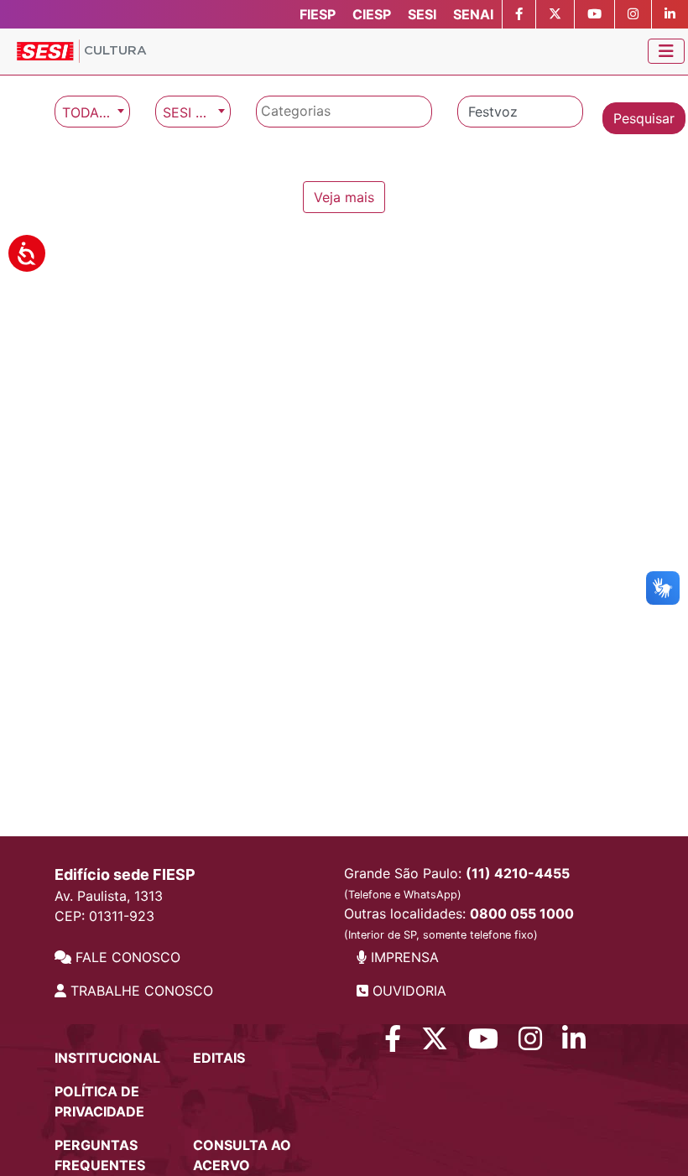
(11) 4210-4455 (518, 873)
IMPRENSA (403, 957)
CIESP (371, 14)
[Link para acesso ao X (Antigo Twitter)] (434, 1043)
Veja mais (344, 197)
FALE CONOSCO (125, 957)
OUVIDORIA (407, 990)
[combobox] (92, 111)
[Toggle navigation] (666, 51)
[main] (344, 154)
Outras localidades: (459, 923)
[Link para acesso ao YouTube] (483, 1043)
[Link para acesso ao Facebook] (392, 1043)
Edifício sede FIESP (125, 874)
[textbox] (348, 111)
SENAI (473, 14)
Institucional (107, 1057)
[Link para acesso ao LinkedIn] (574, 1043)
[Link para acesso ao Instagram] (530, 1043)
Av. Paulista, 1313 (109, 895)
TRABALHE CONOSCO (139, 990)
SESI (422, 14)
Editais (219, 1057)
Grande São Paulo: (457, 883)
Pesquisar (644, 118)
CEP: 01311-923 (104, 916)
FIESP (318, 14)
